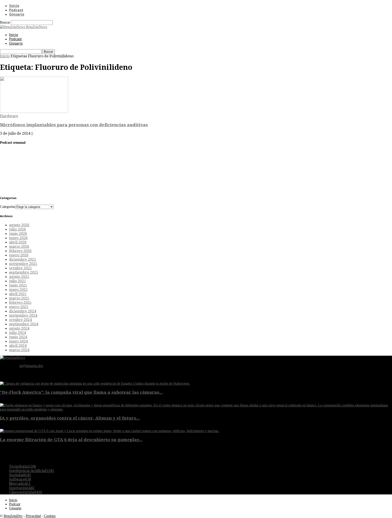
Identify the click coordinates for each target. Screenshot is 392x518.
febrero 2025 (20, 302)
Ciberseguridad (25, 492)
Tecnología (22, 466)
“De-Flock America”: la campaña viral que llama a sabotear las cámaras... (81, 392)
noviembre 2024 (23, 315)
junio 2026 (18, 233)
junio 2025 (18, 285)
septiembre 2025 (23, 272)
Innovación (21, 488)
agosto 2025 (19, 277)
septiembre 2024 (23, 324)
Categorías (7, 207)
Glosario (16, 14)
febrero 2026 (20, 251)
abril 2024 (18, 345)
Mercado (20, 484)
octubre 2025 (20, 268)
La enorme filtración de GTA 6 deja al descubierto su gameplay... (71, 439)
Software (20, 479)
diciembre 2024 (22, 311)
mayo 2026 (18, 238)
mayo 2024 (18, 341)
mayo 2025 (18, 289)
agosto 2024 (19, 328)
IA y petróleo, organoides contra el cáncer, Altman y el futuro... (70, 418)
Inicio (14, 6)
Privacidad (33, 516)
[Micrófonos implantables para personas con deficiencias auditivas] (34, 112)
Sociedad (20, 475)
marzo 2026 (19, 246)
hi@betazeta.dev (31, 366)
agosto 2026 (19, 225)
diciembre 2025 (22, 259)
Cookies (50, 516)
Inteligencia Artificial (31, 471)
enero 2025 (18, 307)
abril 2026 (18, 242)
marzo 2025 (19, 298)
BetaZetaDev (13, 516)
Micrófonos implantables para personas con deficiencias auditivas (74, 124)
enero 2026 (18, 255)
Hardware (9, 116)
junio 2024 (18, 337)
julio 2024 (17, 333)
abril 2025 (18, 294)
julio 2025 (17, 281)
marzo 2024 (19, 350)
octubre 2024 (20, 320)
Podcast (16, 10)
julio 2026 (17, 229)
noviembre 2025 (23, 264)
